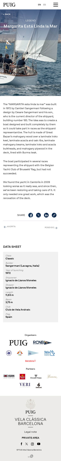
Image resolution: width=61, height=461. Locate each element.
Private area (30, 437)
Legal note (30, 431)
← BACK (6, 14)
